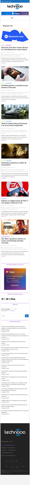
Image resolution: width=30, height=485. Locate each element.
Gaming (3, 83)
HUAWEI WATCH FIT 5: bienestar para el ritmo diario (14, 400)
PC (13, 131)
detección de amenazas (16, 207)
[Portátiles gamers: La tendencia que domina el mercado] (15, 73)
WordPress (20, 470)
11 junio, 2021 (11, 205)
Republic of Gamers (18, 92)
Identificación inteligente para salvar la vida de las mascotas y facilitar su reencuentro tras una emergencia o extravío (14, 335)
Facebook (23, 466)
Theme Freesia (15, 470)
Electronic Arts (19, 54)
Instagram (17, 466)
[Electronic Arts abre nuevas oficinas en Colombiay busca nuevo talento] (15, 35)
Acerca (3, 445)
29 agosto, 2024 (11, 90)
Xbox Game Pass (20, 93)
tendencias (9, 93)
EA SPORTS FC (13, 54)
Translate (12, 310)
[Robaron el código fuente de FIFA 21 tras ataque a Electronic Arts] (15, 189)
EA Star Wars (15, 247)
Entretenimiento (5, 236)
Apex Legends (5, 54)
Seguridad (3, 198)
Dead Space (5, 169)
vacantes (13, 55)
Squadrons (15, 249)
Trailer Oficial (13, 171)
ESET (4, 209)
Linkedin (6, 466)
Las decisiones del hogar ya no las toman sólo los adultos (14, 353)
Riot (23, 92)
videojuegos (18, 55)
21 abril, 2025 (11, 52)
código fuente (8, 207)
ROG (25, 92)
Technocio (4, 52)
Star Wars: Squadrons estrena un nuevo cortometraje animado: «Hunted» (13, 241)
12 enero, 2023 (11, 167)
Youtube (12, 467)
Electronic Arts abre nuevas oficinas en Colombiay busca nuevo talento (14, 48)
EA (9, 54)
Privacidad (7, 445)
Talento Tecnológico (7, 55)
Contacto (12, 445)
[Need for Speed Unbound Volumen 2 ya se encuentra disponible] (15, 111)
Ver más (4, 63)
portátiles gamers (10, 92)
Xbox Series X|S (25, 171)
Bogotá (3, 45)
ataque (4, 207)
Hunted (11, 249)
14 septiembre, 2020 (12, 245)
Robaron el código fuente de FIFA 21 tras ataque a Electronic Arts (14, 202)
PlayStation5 (8, 171)
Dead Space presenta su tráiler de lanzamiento (13, 164)
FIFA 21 (7, 209)
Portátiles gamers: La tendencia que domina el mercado (14, 86)
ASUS (4, 92)
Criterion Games (6, 130)
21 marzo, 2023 (11, 128)
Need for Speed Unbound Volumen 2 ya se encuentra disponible (14, 124)
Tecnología (9, 83)
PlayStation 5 (16, 131)
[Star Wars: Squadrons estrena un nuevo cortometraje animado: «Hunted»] (15, 227)
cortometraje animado (7, 247)
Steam (5, 93)
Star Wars (20, 249)
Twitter (11, 466)
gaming (22, 130)
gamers (18, 130)
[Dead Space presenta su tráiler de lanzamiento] (15, 151)
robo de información (13, 209)
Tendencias (8, 45)
